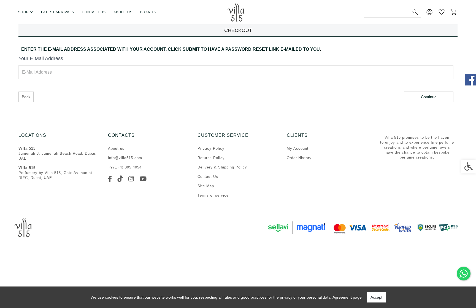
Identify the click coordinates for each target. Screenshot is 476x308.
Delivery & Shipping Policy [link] (222, 167)
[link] (463, 273)
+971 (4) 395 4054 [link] (125, 167)
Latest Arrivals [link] (57, 12)
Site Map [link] (206, 186)
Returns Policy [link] (211, 158)
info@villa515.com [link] (125, 158)
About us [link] (122, 12)
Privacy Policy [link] (211, 148)
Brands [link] (148, 12)
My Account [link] (298, 148)
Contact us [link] (94, 12)
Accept (376, 297)
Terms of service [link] (213, 195)
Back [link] (26, 97)
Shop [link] (23, 12)
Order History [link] (299, 158)
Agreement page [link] (347, 297)
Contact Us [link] (208, 177)
